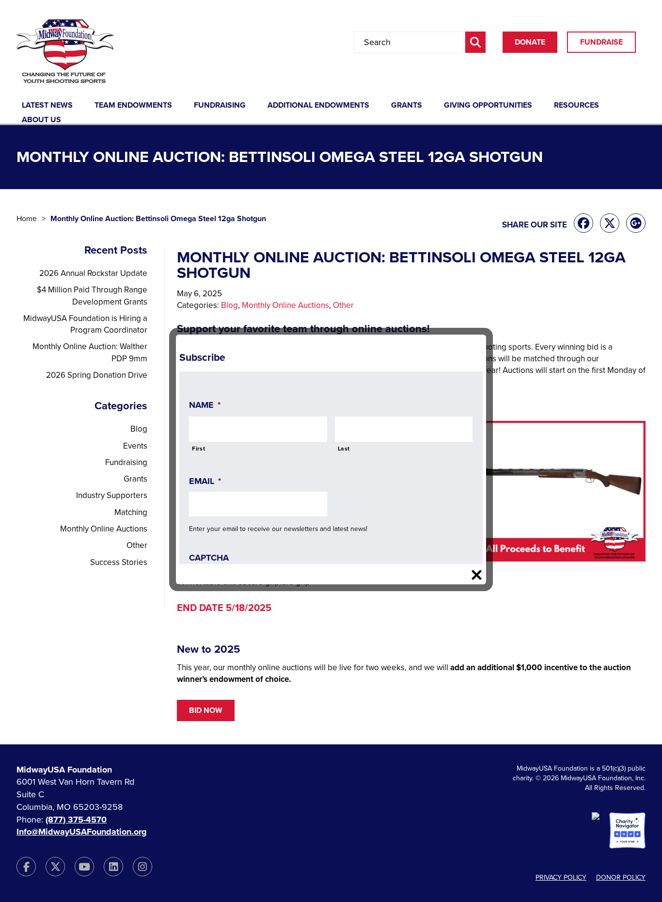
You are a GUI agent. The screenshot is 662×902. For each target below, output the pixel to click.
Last (344, 448)
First (198, 448)
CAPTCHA (209, 557)
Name (205, 405)
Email (205, 481)
